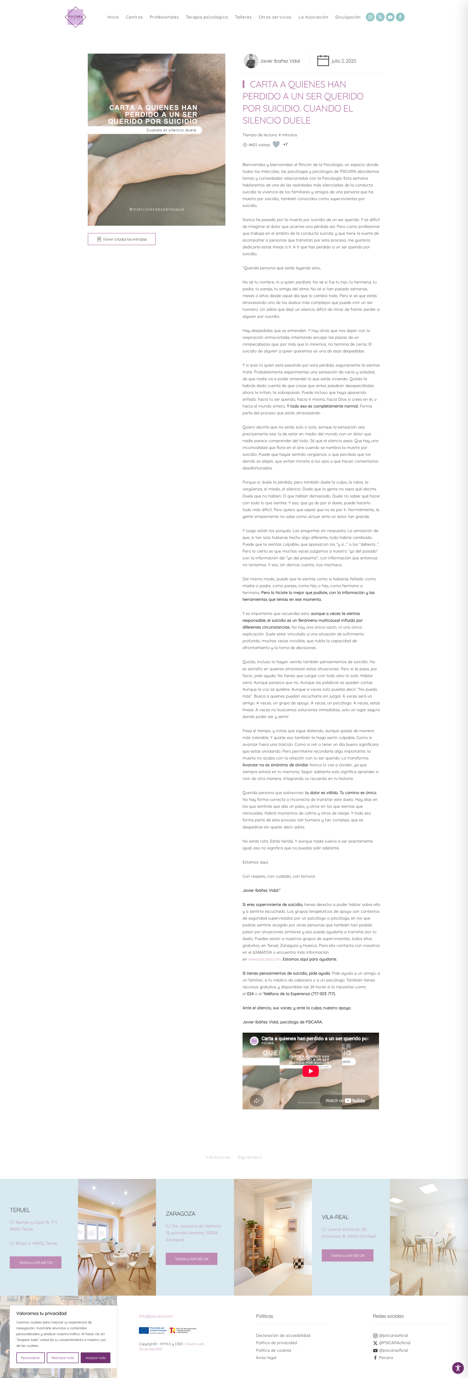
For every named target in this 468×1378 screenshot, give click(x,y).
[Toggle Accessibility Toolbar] (458, 1368)
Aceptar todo (96, 1358)
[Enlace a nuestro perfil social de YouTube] (390, 17)
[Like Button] (276, 144)
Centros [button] (134, 16)
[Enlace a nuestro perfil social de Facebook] (400, 17)
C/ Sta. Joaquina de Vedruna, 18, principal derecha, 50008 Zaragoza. (193, 1232)
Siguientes (248, 1157)
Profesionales (164, 16)
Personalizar (30, 1358)
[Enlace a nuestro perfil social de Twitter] (380, 17)
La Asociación (313, 16)
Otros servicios (275, 16)
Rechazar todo (62, 1358)
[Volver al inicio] (75, 17)
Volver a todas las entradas (125, 239)
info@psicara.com (156, 1316)
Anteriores (220, 1157)
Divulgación (348, 16)
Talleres (243, 16)
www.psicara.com (264, 958)
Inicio (113, 16)
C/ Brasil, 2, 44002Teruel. (34, 1243)
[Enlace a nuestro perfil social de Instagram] (370, 17)
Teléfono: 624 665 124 (35, 1262)
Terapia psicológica (207, 16)
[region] (63, 1336)
